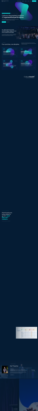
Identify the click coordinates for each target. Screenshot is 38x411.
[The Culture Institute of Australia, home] (5, 1)
